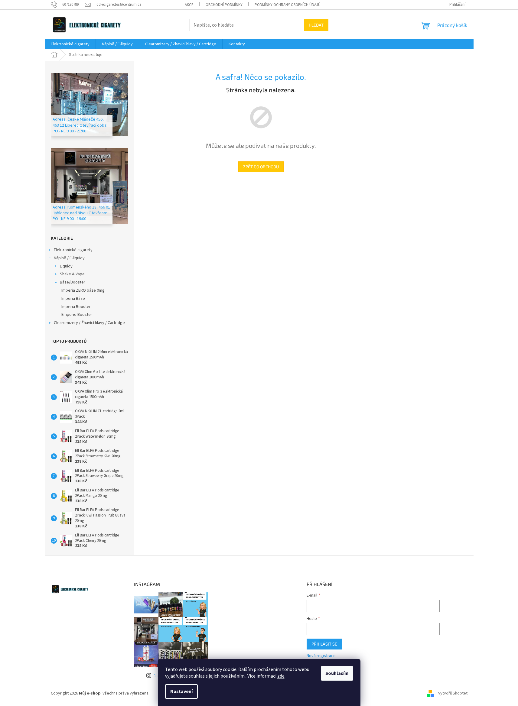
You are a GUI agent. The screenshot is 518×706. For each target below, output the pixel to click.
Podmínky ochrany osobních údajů (288, 5)
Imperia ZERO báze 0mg (83, 290)
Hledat (316, 25)
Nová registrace (321, 656)
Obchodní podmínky (224, 5)
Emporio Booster (76, 315)
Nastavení (181, 691)
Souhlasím (337, 673)
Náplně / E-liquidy (69, 258)
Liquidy (66, 266)
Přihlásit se (324, 643)
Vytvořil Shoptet (453, 693)
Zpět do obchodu (261, 166)
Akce (189, 5)
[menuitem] (70, 44)
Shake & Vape (72, 274)
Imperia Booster (76, 307)
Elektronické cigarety (73, 250)
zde (281, 676)
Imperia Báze (73, 299)
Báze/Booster (72, 282)
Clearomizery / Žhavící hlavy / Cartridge (89, 323)
